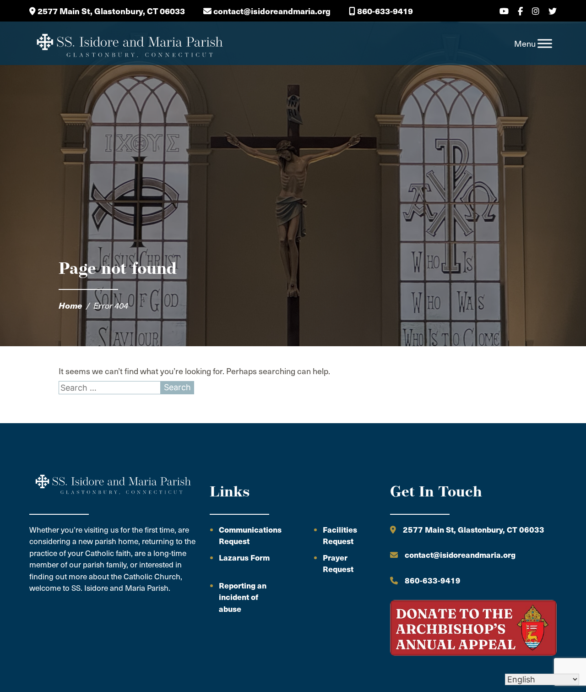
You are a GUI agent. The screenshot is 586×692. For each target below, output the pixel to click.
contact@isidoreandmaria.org (271, 10)
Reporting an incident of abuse (242, 597)
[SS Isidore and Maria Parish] (129, 43)
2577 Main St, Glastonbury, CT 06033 (110, 10)
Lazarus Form (244, 557)
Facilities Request (340, 535)
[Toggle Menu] (544, 43)
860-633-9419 (384, 10)
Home (70, 305)
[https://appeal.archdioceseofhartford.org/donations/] (473, 629)
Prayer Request (338, 563)
